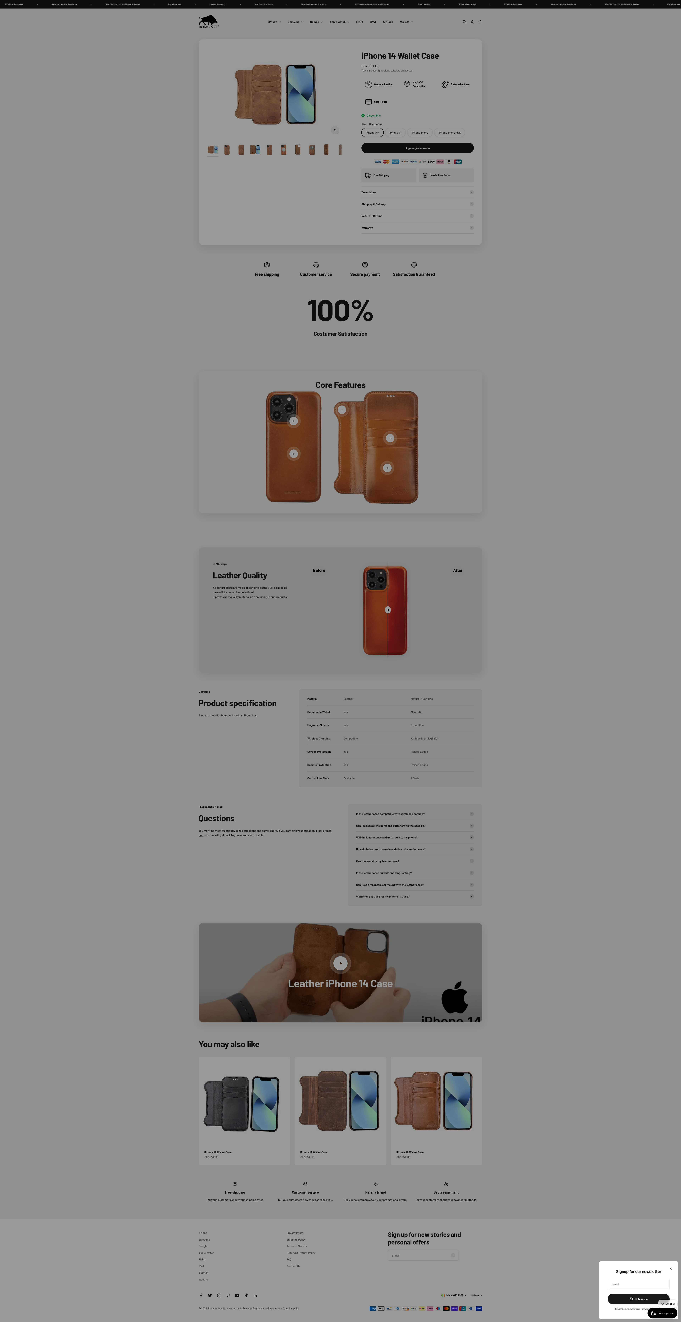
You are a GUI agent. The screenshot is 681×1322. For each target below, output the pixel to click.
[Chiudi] (670, 1268)
